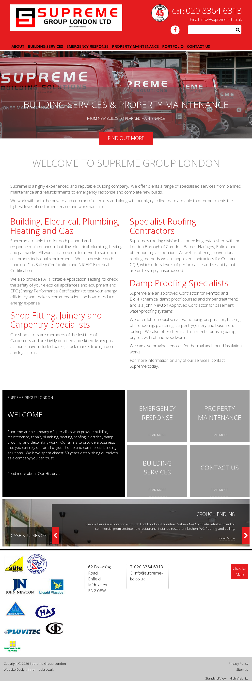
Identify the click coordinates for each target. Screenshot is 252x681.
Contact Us (198, 46)
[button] (237, 29)
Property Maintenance (135, 46)
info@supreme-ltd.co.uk (221, 19)
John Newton (156, 305)
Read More (227, 538)
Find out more (126, 137)
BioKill (135, 299)
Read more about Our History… (33, 473)
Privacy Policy (238, 663)
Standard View (215, 678)
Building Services (45, 46)
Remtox (213, 293)
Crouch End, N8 (216, 514)
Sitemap (242, 669)
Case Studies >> (28, 535)
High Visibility (239, 678)
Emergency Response (87, 46)
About (18, 46)
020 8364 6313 (214, 10)
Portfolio (173, 46)
